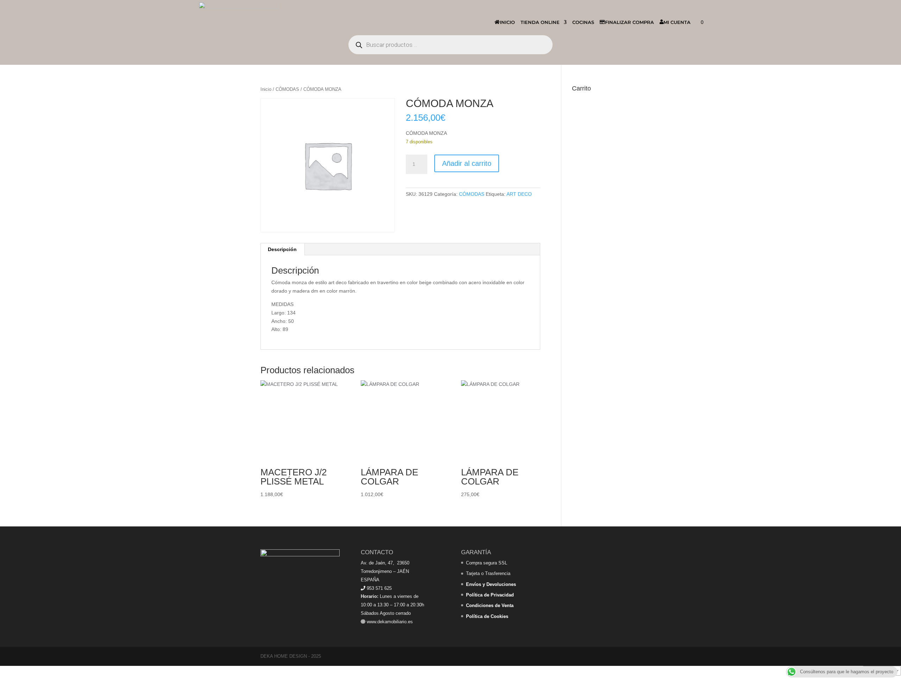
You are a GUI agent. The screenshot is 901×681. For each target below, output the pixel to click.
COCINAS (583, 22)
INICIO (507, 22)
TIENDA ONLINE (540, 22)
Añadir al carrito (466, 163)
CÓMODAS (287, 89)
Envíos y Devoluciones (491, 584)
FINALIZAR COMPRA (629, 22)
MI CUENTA (677, 22)
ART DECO (519, 194)
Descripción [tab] (282, 249)
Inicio (265, 89)
